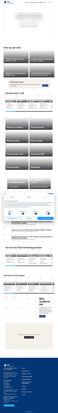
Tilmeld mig (45, 85)
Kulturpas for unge (26, 373)
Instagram (24, 389)
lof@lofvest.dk (9, 387)
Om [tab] (46, 197)
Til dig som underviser (27, 391)
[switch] (22, 214)
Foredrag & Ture (33, 2)
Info (45, 2)
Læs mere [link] (42, 316)
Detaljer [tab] (29, 197)
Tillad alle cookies (45, 218)
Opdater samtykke (29, 337)
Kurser (26, 2)
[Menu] (52, 2)
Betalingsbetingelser (26, 379)
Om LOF (23, 394)
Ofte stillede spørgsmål (27, 376)
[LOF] (12, 2)
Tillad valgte (29, 218)
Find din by (40, 2)
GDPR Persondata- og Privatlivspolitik (26, 382)
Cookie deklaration (29, 411)
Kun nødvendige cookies (12, 218)
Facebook (24, 386)
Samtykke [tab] (12, 197)
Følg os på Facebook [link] (9, 405)
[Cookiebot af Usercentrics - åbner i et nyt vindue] (49, 194)
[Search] (49, 2)
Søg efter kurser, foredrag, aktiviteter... (29, 26)
